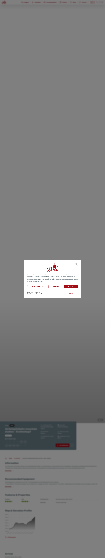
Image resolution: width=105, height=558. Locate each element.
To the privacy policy (72, 293)
